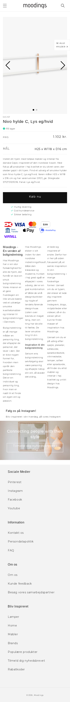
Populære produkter (23, 652)
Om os (13, 575)
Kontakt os (16, 533)
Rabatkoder (16, 669)
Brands (13, 643)
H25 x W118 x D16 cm (51, 149)
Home (12, 625)
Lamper (13, 617)
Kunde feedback (20, 583)
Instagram (15, 491)
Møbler (13, 634)
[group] (35, 65)
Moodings (39, 695)
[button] (5, 5)
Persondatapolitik (20, 541)
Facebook (15, 499)
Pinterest (14, 482)
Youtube (14, 508)
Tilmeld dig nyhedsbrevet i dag (35, 447)
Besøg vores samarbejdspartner (31, 592)
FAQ (11, 550)
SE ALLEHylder (61, 45)
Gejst (6, 117)
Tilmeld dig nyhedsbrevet (26, 660)
